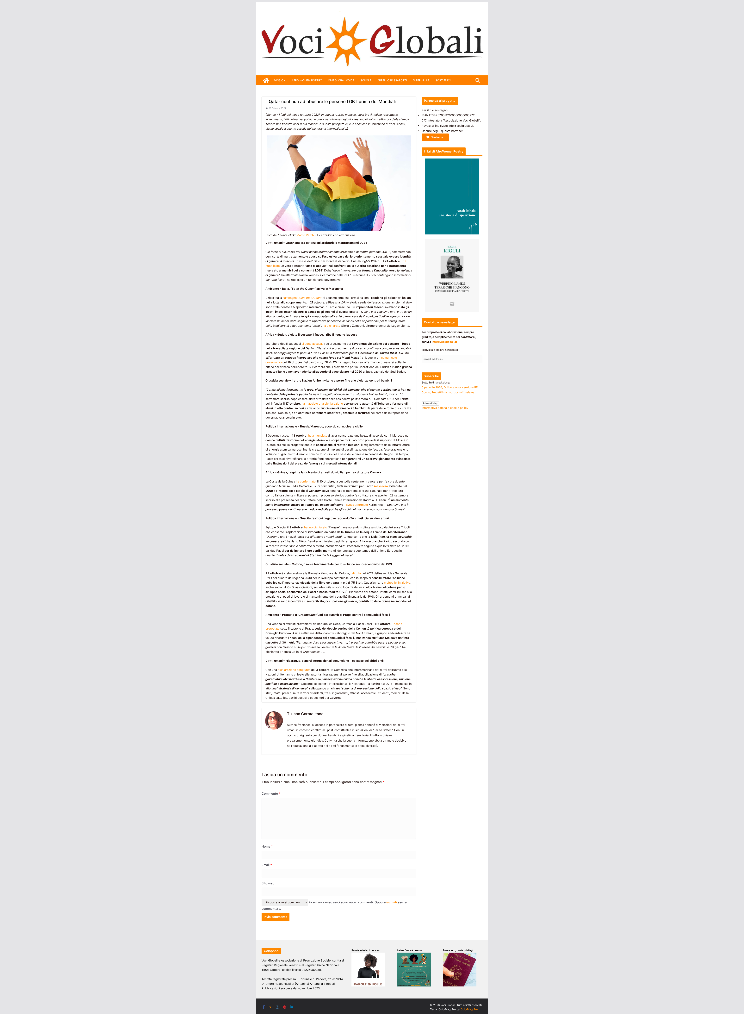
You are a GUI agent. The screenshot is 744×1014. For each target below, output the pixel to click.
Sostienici (437, 137)
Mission (280, 80)
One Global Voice (341, 80)
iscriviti (391, 902)
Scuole (365, 80)
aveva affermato (357, 505)
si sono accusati (313, 343)
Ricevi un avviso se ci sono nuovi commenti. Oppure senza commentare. (334, 905)
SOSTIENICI (443, 80)
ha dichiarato (331, 325)
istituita (356, 573)
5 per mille (421, 80)
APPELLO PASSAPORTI (392, 80)
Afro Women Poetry (307, 80)
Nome (267, 846)
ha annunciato (317, 435)
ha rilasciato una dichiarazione (322, 403)
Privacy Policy (430, 403)
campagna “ (302, 298)
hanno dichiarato (315, 527)
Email (267, 865)
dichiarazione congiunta (294, 670)
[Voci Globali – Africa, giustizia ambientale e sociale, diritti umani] (372, 13)
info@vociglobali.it (444, 341)
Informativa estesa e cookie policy (445, 408)
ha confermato (306, 481)
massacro (381, 486)
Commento (271, 793)
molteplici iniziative (397, 582)
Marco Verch (305, 235)
